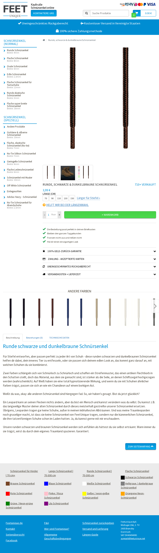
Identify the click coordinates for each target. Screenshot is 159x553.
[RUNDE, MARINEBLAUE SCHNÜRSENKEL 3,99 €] (74, 313)
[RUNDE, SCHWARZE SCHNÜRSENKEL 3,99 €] (17, 313)
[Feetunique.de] (15, 9)
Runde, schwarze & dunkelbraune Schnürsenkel (72, 40)
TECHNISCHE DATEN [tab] (59, 337)
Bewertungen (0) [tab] (34, 337)
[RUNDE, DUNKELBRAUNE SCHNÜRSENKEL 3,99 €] (46, 313)
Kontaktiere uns (43, 13)
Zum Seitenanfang (139, 446)
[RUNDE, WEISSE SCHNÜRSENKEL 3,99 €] (132, 313)
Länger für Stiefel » (88, 198)
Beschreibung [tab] (13, 337)
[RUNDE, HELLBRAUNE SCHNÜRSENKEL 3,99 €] (103, 313)
